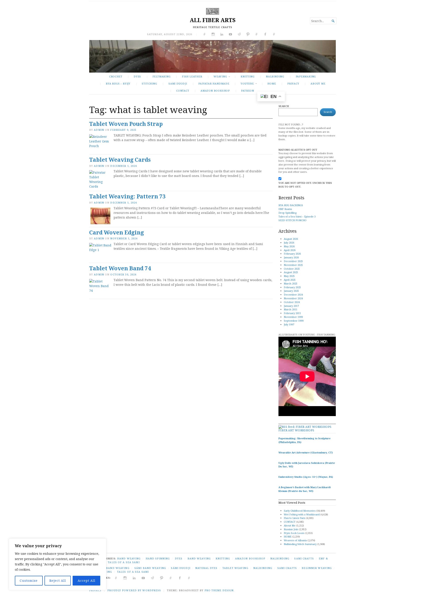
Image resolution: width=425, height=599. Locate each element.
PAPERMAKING (306, 76)
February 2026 (292, 253)
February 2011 (292, 313)
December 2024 (293, 294)
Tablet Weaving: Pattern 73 (127, 196)
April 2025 (290, 279)
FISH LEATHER (192, 76)
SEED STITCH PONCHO (292, 220)
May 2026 (289, 246)
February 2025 (292, 287)
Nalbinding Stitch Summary (300, 544)
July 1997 (289, 324)
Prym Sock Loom (294, 533)
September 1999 (293, 320)
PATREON (247, 90)
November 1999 (293, 317)
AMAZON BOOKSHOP (215, 90)
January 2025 (291, 290)
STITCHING (149, 83)
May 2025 (289, 276)
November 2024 (293, 298)
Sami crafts (287, 568)
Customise (29, 580)
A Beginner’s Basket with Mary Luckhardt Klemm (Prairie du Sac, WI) (304, 489)
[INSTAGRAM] (125, 577)
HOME (288, 536)
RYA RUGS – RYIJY (118, 83)
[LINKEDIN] (134, 577)
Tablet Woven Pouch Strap (126, 123)
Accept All (86, 580)
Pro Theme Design (219, 590)
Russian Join (291, 529)
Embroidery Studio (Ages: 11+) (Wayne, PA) (305, 476)
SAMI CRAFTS (304, 558)
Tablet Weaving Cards (120, 159)
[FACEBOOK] (180, 577)
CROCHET (115, 76)
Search (283, 106)
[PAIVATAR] (189, 577)
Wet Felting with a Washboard (302, 514)
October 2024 (292, 302)
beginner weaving (317, 568)
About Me (318, 83)
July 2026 (289, 242)
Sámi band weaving (150, 568)
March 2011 (290, 309)
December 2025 (293, 261)
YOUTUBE (247, 83)
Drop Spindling (287, 212)
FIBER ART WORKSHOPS (296, 430)
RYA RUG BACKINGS (290, 205)
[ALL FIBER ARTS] (212, 56)
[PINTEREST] (162, 577)
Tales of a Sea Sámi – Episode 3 (297, 216)
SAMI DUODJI (177, 83)
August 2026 (291, 238)
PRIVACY (293, 83)
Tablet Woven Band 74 (120, 268)
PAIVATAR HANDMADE (213, 83)
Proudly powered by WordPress (134, 590)
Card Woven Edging (116, 232)
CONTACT (182, 90)
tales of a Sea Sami (133, 571)
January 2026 (291, 257)
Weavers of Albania (295, 540)
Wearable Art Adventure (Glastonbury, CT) (305, 452)
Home (271, 83)
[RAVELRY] (171, 577)
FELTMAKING (162, 76)
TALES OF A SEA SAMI (123, 562)
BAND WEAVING (199, 558)
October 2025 (292, 268)
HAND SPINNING (158, 558)
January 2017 (291, 305)
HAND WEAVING (129, 558)
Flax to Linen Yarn (294, 518)
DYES (137, 76)
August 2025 (291, 272)
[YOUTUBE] (143, 577)
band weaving (117, 568)
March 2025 (290, 283)
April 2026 (290, 250)
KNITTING (247, 76)
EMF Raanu (285, 209)
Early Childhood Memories (299, 510)
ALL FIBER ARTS (213, 20)
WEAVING (220, 76)
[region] (57, 564)
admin (99, 129)
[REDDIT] (153, 577)
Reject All (57, 580)
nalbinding (262, 568)
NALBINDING (275, 76)
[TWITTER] (116, 577)
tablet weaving (235, 568)
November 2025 (293, 265)
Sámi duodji (180, 568)
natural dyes (206, 568)
